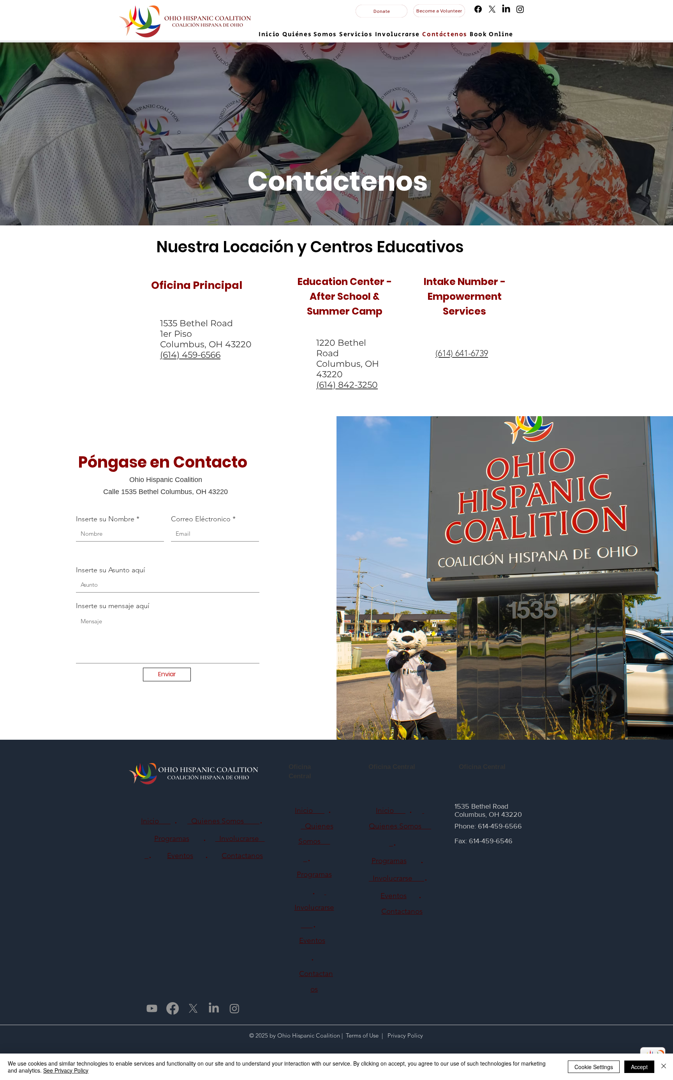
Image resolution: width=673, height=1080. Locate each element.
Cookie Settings (593, 1067)
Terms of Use (362, 1035)
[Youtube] (152, 1008)
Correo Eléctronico (201, 518)
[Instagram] (520, 9)
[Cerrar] (663, 1067)
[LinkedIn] (506, 9)
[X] (492, 9)
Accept (639, 1067)
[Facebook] (478, 9)
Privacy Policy (404, 1035)
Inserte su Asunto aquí (110, 569)
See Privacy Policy (65, 1070)
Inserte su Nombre (105, 518)
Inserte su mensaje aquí (112, 605)
